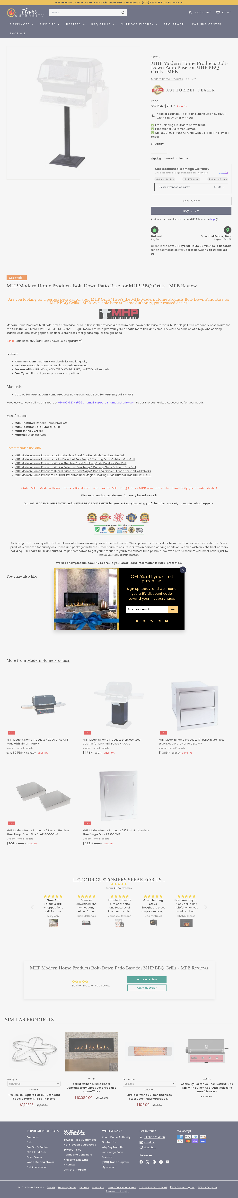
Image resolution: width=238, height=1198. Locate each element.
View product (34, 1055)
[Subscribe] (173, 609)
